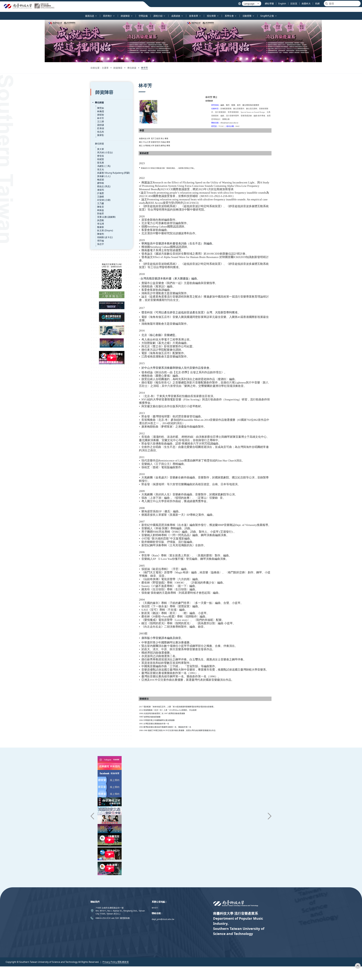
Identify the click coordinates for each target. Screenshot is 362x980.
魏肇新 (100, 227)
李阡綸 (100, 240)
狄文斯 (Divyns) (105, 230)
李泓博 (100, 223)
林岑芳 (144, 67)
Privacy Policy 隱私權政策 (116, 961)
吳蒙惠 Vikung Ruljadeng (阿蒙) (113, 172)
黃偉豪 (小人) (103, 176)
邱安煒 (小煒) (103, 199)
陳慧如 (100, 108)
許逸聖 (100, 193)
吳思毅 (100, 220)
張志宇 (100, 244)
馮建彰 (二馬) (103, 166)
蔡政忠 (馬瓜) (103, 186)
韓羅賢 (100, 159)
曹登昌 (100, 155)
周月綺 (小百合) (105, 152)
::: (0, 14)
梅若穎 (100, 179)
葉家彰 (100, 135)
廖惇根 (100, 183)
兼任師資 (99, 143)
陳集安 (100, 206)
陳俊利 (100, 233)
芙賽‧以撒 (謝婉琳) (106, 216)
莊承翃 (100, 128)
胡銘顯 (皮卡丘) (105, 237)
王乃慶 (100, 203)
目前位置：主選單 (99, 67)
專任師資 (131, 67)
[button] (92, 816)
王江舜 (100, 121)
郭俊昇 (100, 213)
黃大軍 (100, 149)
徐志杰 (100, 131)
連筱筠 (100, 189)
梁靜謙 (100, 124)
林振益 (100, 210)
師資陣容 (117, 67)
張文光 (100, 169)
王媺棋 (100, 196)
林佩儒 (100, 111)
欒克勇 (100, 162)
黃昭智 (100, 114)
